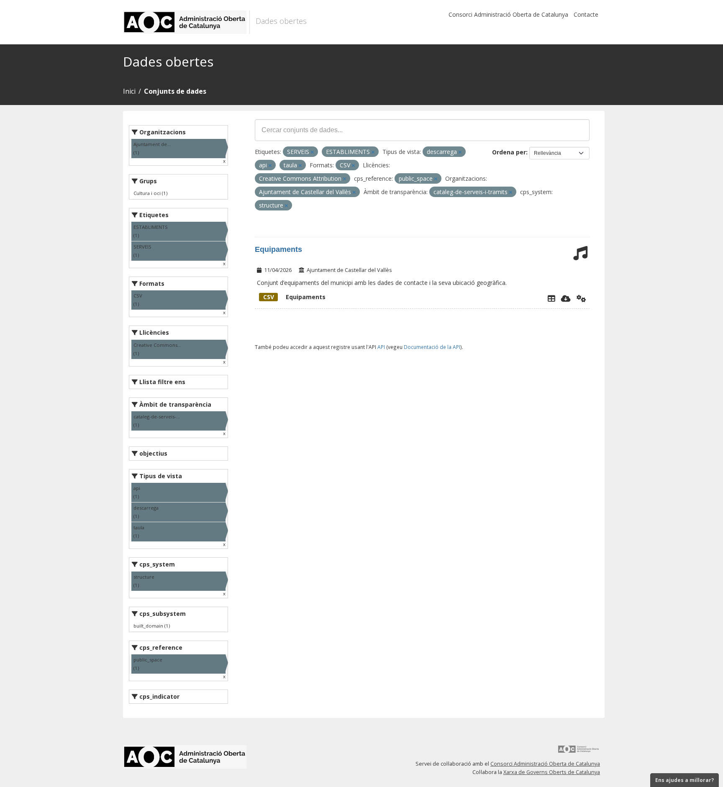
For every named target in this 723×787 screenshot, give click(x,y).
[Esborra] (312, 152)
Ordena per (509, 152)
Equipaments (278, 249)
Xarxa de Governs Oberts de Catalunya (551, 772)
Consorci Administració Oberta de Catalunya (508, 14)
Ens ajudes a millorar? (684, 780)
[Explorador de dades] (551, 298)
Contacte (586, 14)
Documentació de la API (432, 347)
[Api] (581, 298)
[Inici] (186, 22)
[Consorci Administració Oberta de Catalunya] (578, 752)
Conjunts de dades (175, 91)
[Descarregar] (566, 298)
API (381, 347)
